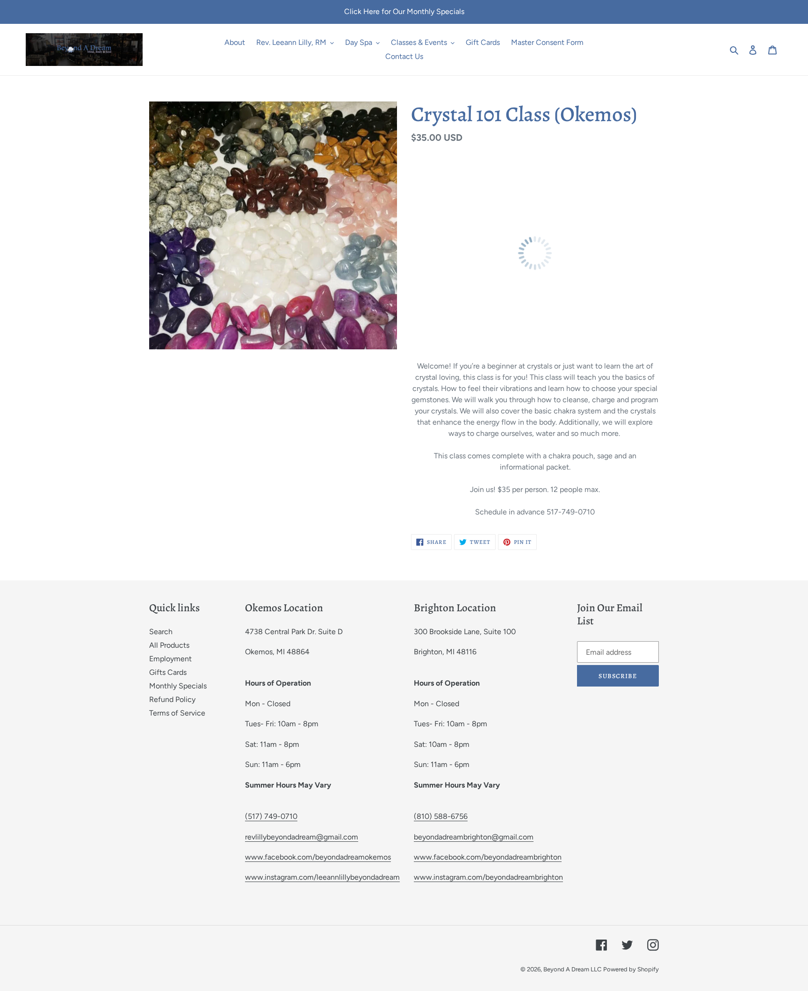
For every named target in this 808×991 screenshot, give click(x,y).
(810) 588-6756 (441, 816)
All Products (169, 645)
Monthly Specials (178, 685)
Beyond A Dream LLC (572, 969)
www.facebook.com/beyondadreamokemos (318, 857)
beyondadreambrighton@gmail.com (474, 836)
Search (161, 631)
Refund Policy (172, 699)
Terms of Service (177, 713)
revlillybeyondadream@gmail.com (301, 836)
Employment (170, 658)
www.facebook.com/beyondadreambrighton (488, 857)
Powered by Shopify (631, 969)
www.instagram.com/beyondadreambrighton (488, 877)
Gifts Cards (168, 672)
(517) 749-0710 (271, 816)
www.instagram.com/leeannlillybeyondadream (322, 877)
